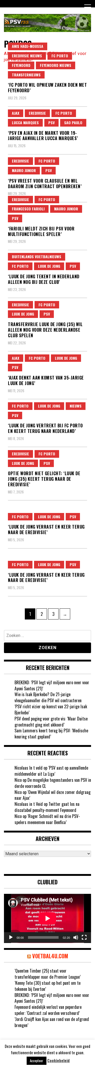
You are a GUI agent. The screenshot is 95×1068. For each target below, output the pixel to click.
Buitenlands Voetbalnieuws (36, 256)
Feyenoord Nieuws (55, 65)
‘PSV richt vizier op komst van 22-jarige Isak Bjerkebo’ (51, 709)
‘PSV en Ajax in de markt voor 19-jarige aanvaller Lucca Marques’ (43, 136)
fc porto (59, 55)
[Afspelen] (10, 937)
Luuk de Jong (49, 266)
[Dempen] (75, 937)
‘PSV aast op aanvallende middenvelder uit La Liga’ (51, 771)
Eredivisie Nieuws (27, 55)
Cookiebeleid (58, 1060)
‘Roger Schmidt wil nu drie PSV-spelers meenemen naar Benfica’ (47, 819)
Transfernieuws (26, 74)
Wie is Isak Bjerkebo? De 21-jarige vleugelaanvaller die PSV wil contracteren (48, 697)
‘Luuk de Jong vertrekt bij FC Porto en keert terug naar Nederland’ (45, 428)
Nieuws (76, 406)
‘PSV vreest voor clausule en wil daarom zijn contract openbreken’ (45, 183)
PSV (51, 122)
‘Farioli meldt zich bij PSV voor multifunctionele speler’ (41, 231)
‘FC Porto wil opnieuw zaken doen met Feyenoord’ (47, 88)
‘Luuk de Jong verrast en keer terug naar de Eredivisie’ (46, 529)
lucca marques (25, 122)
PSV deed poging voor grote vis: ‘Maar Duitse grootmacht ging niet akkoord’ (51, 721)
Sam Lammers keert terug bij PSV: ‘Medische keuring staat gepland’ (51, 733)
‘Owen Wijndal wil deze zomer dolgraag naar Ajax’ (53, 795)
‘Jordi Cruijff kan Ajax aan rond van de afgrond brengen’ (52, 1022)
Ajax (15, 113)
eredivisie (37, 113)
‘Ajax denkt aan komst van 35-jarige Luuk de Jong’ (46, 380)
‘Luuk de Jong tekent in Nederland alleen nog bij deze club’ (43, 279)
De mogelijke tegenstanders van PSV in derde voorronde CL (53, 783)
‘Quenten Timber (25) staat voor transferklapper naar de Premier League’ (47, 974)
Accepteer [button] (36, 1060)
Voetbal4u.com (50, 956)
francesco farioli (28, 208)
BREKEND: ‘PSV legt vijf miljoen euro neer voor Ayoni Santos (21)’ (52, 685)
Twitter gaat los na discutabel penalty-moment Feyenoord (47, 807)
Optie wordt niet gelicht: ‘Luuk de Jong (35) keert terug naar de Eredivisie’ (44, 479)
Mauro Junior (24, 170)
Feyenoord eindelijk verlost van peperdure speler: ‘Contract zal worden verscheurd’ (48, 1010)
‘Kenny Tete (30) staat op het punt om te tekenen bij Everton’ (47, 986)
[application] (47, 918)
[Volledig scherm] (84, 937)
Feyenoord (21, 65)
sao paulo (73, 122)
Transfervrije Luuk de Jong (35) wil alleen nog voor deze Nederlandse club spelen (45, 330)
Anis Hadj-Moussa (27, 46)
